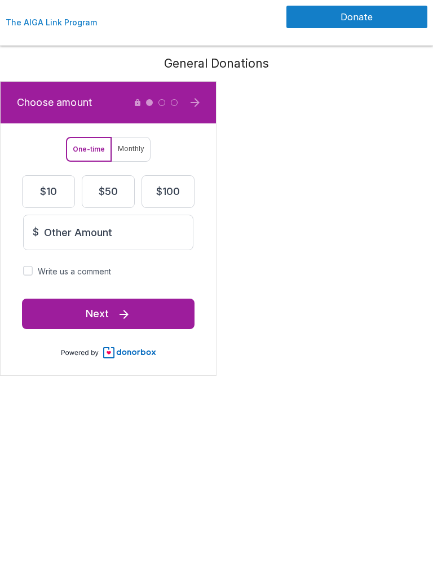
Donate (357, 17)
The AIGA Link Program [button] (51, 22)
